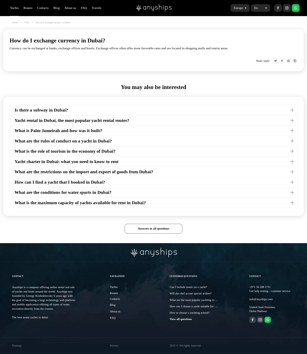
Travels (96, 8)
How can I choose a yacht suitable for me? (194, 306)
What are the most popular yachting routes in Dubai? (200, 300)
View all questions (181, 319)
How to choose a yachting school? (189, 312)
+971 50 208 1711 (260, 287)
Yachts (14, 8)
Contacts (43, 8)
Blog (56, 8)
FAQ (84, 8)
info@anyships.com (261, 299)
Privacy (114, 345)
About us (70, 8)
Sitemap (16, 345)
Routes (28, 8)
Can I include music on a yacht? (188, 287)
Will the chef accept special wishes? (191, 293)
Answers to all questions (153, 228)
